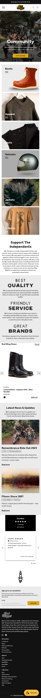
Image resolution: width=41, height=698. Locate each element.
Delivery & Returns (7, 645)
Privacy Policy (6, 650)
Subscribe (33, 603)
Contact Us (5, 641)
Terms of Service (6, 652)
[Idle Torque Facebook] (6, 635)
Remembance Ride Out (15, 451)
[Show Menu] (3, 7)
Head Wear (5, 662)
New (3, 672)
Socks (3, 666)
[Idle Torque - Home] (20, 7)
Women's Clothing (7, 679)
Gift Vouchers (6, 674)
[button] (2, 373)
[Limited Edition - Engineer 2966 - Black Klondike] (20, 365)
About (3, 643)
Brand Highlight (7, 499)
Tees (3, 658)
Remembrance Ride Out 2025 (19, 448)
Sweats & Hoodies (7, 660)
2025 (4, 451)
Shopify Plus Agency (19, 695)
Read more (6, 465)
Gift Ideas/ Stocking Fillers (9, 676)
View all (37, 344)
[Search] (33, 7)
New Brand (17, 499)
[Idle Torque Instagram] (2, 635)
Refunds (4, 648)
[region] (20, 547)
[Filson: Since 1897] (20, 480)
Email (3, 600)
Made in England (6, 683)
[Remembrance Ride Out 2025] (20, 432)
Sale (3, 685)
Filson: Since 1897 (13, 496)
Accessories (5, 681)
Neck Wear (5, 664)
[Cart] (37, 7)
